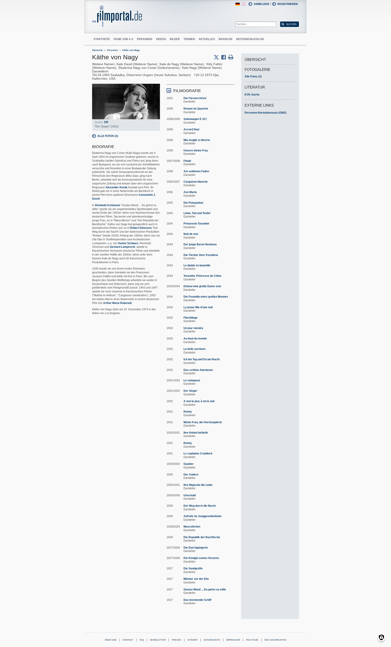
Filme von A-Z (123, 39)
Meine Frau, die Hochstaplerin (203, 422)
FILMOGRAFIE (187, 90)
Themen (189, 39)
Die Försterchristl (195, 98)
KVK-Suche (252, 94)
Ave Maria (190, 192)
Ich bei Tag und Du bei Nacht (202, 359)
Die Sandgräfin (193, 568)
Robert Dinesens (141, 227)
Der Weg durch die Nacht (200, 505)
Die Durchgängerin (196, 547)
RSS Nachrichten (275, 640)
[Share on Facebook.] (224, 57)
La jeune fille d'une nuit (198, 307)
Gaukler (189, 464)
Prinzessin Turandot (196, 223)
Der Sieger (190, 390)
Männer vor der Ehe (196, 578)
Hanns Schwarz (128, 243)
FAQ (141, 640)
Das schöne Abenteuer (198, 370)
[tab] (200, 90)
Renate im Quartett (196, 108)
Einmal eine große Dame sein (202, 286)
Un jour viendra (193, 328)
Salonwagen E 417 (195, 119)
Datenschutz (212, 640)
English (243, 4)
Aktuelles (207, 39)
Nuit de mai (191, 234)
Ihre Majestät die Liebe (198, 485)
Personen (144, 39)
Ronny (188, 411)
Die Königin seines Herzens (201, 558)
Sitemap (192, 640)
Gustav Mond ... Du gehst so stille (205, 589)
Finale (187, 160)
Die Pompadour (193, 202)
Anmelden (261, 4)
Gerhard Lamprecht (122, 246)
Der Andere (191, 474)
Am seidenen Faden (196, 171)
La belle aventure (195, 349)
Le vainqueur (192, 380)
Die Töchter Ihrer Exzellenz (201, 255)
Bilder (175, 39)
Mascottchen (192, 526)
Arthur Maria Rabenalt (117, 303)
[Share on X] (217, 57)
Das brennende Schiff (197, 600)
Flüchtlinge (191, 317)
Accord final (191, 129)
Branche (226, 39)
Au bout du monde (195, 338)
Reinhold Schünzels (107, 205)
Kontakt (128, 640)
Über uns (111, 640)
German (237, 4)
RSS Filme (252, 640)
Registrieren (287, 4)
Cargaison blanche (196, 181)
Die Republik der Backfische (202, 537)
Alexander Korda (116, 187)
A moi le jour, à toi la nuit (199, 401)
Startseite (101, 39)
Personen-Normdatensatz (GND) (265, 112)
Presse (176, 640)
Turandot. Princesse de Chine (202, 275)
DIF (106, 122)
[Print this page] (230, 57)
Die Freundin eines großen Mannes (206, 296)
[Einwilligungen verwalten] (381, 637)
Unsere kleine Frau (196, 150)
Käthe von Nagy (131, 50)
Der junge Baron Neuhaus (200, 244)
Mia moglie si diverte (197, 140)
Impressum (233, 640)
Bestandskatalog (250, 39)
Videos (161, 39)
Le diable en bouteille (197, 265)
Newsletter (158, 640)
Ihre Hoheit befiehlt (196, 432)
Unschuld (190, 495)
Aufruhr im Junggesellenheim (203, 516)
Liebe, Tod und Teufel (197, 213)
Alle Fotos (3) (107, 136)
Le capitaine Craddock (198, 453)
